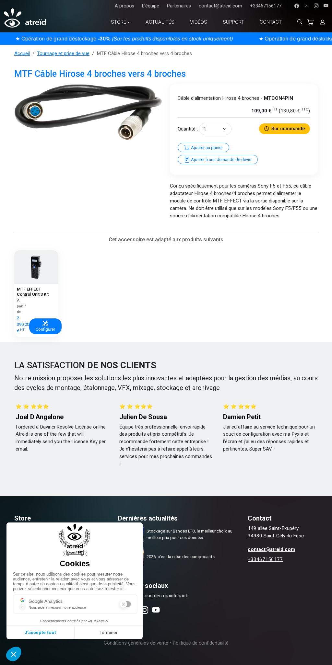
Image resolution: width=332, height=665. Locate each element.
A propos (124, 6)
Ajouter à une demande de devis (220, 159)
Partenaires (179, 6)
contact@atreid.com (220, 6)
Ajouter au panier (206, 147)
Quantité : (188, 129)
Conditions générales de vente (136, 643)
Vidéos (198, 22)
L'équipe (150, 6)
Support (233, 22)
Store (118, 22)
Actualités (160, 22)
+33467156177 (265, 6)
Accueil (22, 53)
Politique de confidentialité (200, 643)
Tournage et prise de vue (63, 53)
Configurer (45, 329)
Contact (271, 22)
